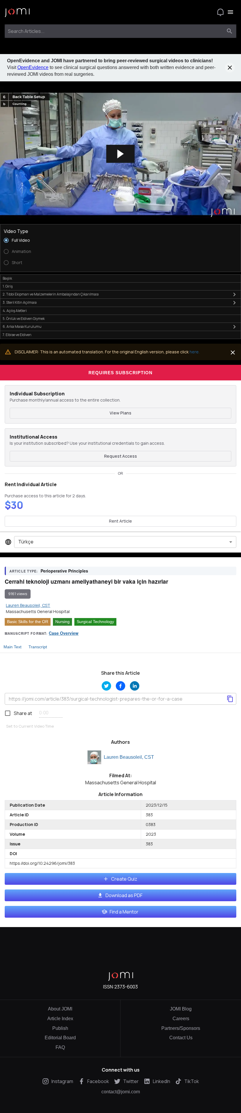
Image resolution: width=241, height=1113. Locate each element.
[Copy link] (230, 699)
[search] (229, 31)
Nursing (62, 621)
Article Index (60, 1018)
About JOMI (60, 1008)
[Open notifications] (220, 12)
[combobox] (115, 31)
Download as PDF (124, 895)
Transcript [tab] (38, 646)
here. (195, 352)
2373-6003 (126, 986)
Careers (181, 1018)
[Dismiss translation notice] (233, 352)
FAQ (60, 1047)
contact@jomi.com (120, 1092)
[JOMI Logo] (17, 12)
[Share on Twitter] (106, 686)
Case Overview (63, 633)
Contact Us (181, 1037)
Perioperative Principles (64, 571)
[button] (120, 154)
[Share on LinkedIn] (134, 686)
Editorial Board (60, 1037)
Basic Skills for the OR (27, 621)
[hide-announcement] (230, 68)
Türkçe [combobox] (26, 541)
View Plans (120, 413)
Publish (60, 1028)
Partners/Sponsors (180, 1028)
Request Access (120, 456)
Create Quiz (124, 879)
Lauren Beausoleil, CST (129, 757)
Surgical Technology (95, 621)
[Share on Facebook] (120, 686)
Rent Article (120, 521)
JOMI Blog (181, 1008)
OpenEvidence (32, 67)
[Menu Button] (230, 12)
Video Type (16, 231)
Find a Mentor (124, 912)
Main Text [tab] (12, 646)
